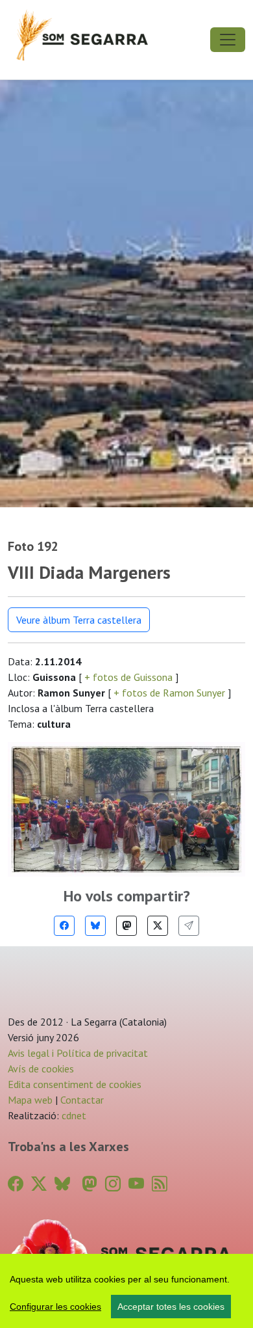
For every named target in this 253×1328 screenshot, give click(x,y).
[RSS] (159, 1184)
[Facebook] (64, 926)
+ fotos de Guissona (128, 677)
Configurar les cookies (55, 1306)
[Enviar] (188, 926)
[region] (126, 1291)
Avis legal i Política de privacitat (78, 1052)
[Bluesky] (95, 926)
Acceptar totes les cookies (170, 1306)
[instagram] (113, 1184)
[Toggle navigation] (227, 39)
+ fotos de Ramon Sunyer (169, 692)
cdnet (72, 1115)
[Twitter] (157, 926)
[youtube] (136, 1184)
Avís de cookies (41, 1068)
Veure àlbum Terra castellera (78, 619)
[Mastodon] (126, 926)
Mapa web (30, 1099)
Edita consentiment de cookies (74, 1084)
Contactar (82, 1099)
